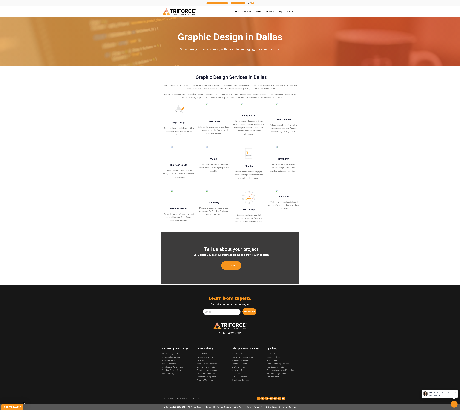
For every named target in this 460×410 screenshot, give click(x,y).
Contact (195, 398)
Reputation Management (207, 370)
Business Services (239, 377)
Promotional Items (239, 364)
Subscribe (249, 311)
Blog (188, 398)
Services (181, 398)
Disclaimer (283, 407)
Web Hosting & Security (172, 357)
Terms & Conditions (269, 407)
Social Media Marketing (207, 364)
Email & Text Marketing (206, 367)
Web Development (170, 354)
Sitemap (292, 407)
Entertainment (273, 377)
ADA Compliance (169, 364)
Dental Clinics (273, 354)
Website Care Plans (170, 361)
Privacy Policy (253, 407)
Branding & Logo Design (172, 370)
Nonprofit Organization (276, 374)
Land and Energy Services (278, 364)
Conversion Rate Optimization (244, 357)
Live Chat (236, 374)
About (173, 398)
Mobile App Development (173, 367)
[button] (12, 407)
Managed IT (237, 370)
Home (166, 398)
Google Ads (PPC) (205, 357)
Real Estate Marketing (276, 367)
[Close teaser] (24, 403)
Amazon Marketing (205, 380)
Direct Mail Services (240, 380)
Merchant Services (240, 354)
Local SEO (201, 361)
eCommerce (272, 361)
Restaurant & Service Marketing (280, 370)
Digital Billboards (239, 367)
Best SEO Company (205, 354)
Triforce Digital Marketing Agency (231, 407)
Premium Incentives (240, 361)
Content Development (206, 377)
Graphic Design (168, 374)
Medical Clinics (273, 357)
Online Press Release (206, 374)
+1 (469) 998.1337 (233, 333)
